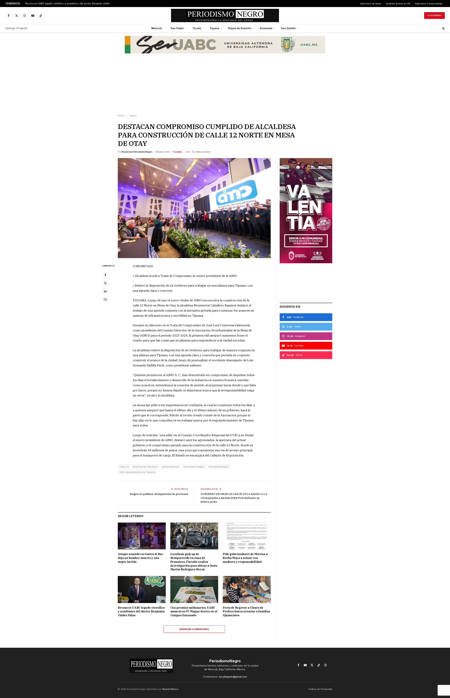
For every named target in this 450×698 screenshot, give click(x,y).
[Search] (443, 28)
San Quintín (288, 28)
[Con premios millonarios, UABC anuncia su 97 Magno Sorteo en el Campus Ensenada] (194, 589)
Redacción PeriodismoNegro (137, 152)
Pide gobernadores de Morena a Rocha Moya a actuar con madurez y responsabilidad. (245, 557)
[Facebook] (105, 275)
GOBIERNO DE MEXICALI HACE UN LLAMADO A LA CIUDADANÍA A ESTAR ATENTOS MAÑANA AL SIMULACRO (234, 498)
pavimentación (170, 466)
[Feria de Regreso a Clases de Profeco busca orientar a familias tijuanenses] (247, 589)
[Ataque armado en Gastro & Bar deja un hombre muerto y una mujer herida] (142, 536)
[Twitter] (105, 283)
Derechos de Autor (370, 3)
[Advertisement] (225, 86)
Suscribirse (434, 15)
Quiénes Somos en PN (398, 3)
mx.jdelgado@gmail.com (233, 676)
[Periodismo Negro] (225, 15)
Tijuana (214, 28)
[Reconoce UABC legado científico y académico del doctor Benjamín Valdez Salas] (142, 589)
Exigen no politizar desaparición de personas (159, 494)
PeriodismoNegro (219, 466)
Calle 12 (124, 466)
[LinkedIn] (105, 291)
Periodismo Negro (194, 466)
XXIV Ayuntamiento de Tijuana (137, 472)
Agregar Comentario (194, 629)
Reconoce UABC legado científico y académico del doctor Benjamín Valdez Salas (69, 3)
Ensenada (266, 28)
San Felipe (177, 28)
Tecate (196, 28)
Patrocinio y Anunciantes (428, 3)
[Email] (105, 299)
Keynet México (170, 689)
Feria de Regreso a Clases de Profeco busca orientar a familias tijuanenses (246, 611)
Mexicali (156, 28)
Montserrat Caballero (145, 466)
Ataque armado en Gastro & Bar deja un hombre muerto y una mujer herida (140, 557)
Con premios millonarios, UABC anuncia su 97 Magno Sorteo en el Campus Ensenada (193, 611)
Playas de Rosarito (239, 28)
